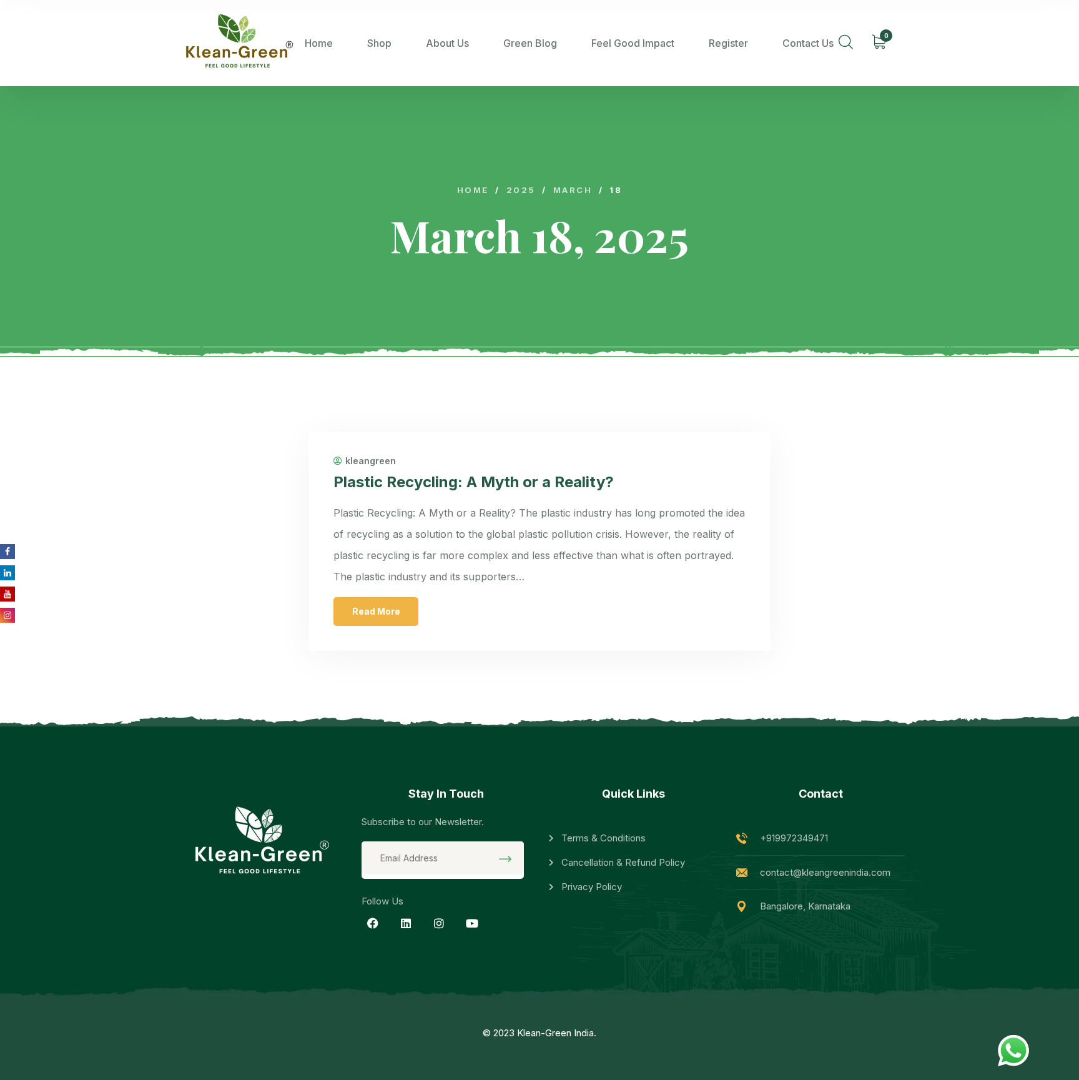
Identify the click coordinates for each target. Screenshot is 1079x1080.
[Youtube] (472, 923)
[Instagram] (439, 923)
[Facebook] (373, 923)
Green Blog (530, 43)
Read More (376, 611)
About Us (447, 43)
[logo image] (236, 43)
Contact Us (808, 43)
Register (728, 43)
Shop (379, 43)
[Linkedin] (406, 923)
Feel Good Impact (632, 43)
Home (319, 43)
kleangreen (370, 461)
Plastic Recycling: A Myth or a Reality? (473, 482)
